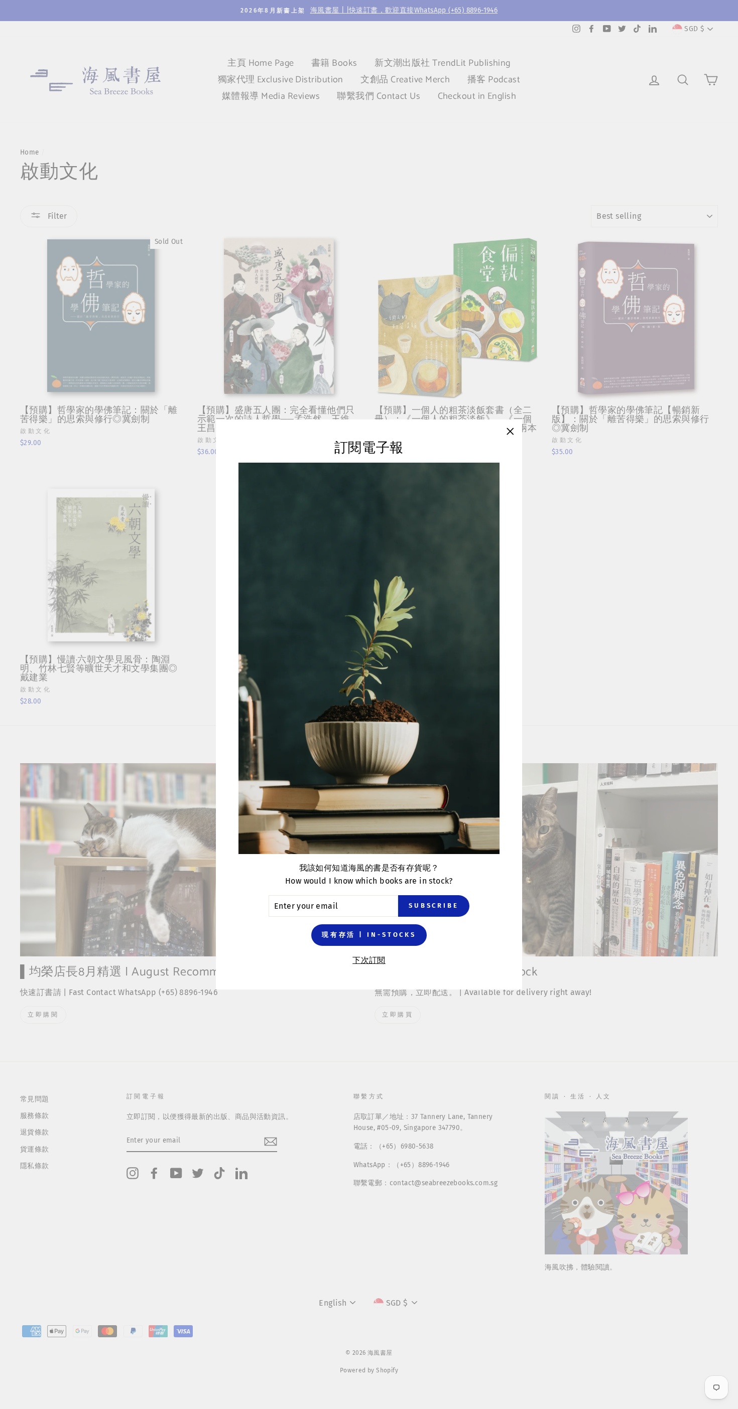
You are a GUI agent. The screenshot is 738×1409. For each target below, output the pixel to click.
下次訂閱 (369, 960)
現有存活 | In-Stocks (369, 934)
